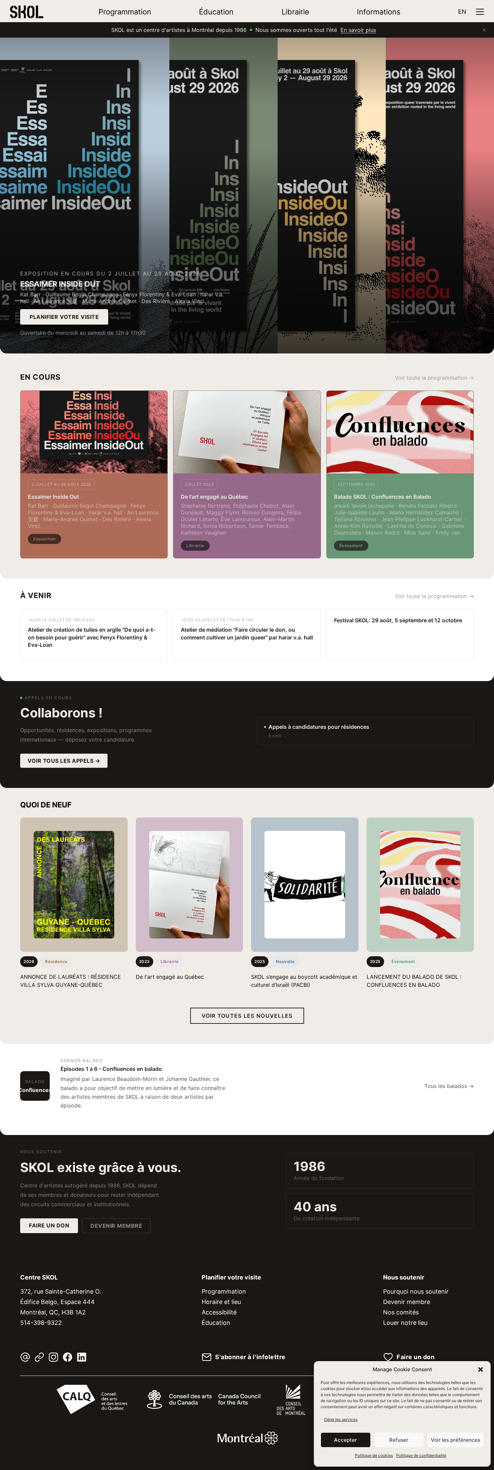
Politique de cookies (374, 1455)
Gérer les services (341, 1419)
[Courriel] (25, 1357)
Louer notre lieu (405, 1322)
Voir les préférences (455, 1440)
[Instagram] (53, 1357)
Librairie (295, 11)
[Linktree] (39, 1357)
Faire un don (49, 1225)
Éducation (216, 11)
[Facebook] (68, 1357)
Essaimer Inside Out (53, 496)
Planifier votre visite (64, 316)
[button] (480, 1369)
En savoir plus (358, 30)
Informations (379, 11)
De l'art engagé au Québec (214, 496)
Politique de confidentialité (421, 1455)
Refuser (398, 1440)
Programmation (124, 11)
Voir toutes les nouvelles (247, 1015)
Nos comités (401, 1312)
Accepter (345, 1440)
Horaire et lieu (221, 1301)
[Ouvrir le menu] (480, 12)
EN (462, 11)
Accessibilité (219, 1312)
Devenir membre (116, 1225)
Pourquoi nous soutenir (416, 1291)
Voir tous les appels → (64, 760)
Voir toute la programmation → (434, 377)
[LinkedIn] (82, 1357)
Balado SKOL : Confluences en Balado (382, 496)
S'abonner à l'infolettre (250, 1357)
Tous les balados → (449, 1086)
